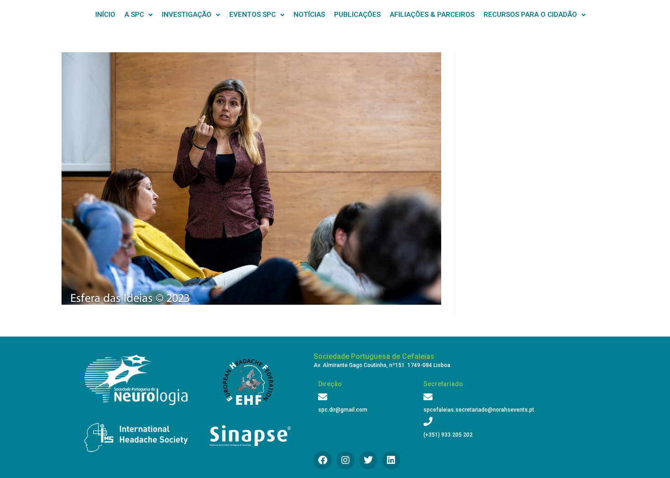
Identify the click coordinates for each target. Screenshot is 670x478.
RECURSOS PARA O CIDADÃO (530, 14)
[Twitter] (368, 460)
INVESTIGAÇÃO (186, 14)
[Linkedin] (391, 460)
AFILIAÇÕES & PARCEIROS (432, 14)
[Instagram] (345, 460)
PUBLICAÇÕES (357, 14)
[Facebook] (323, 460)
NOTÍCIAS (309, 14)
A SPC (134, 14)
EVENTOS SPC (252, 14)
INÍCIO (105, 14)
